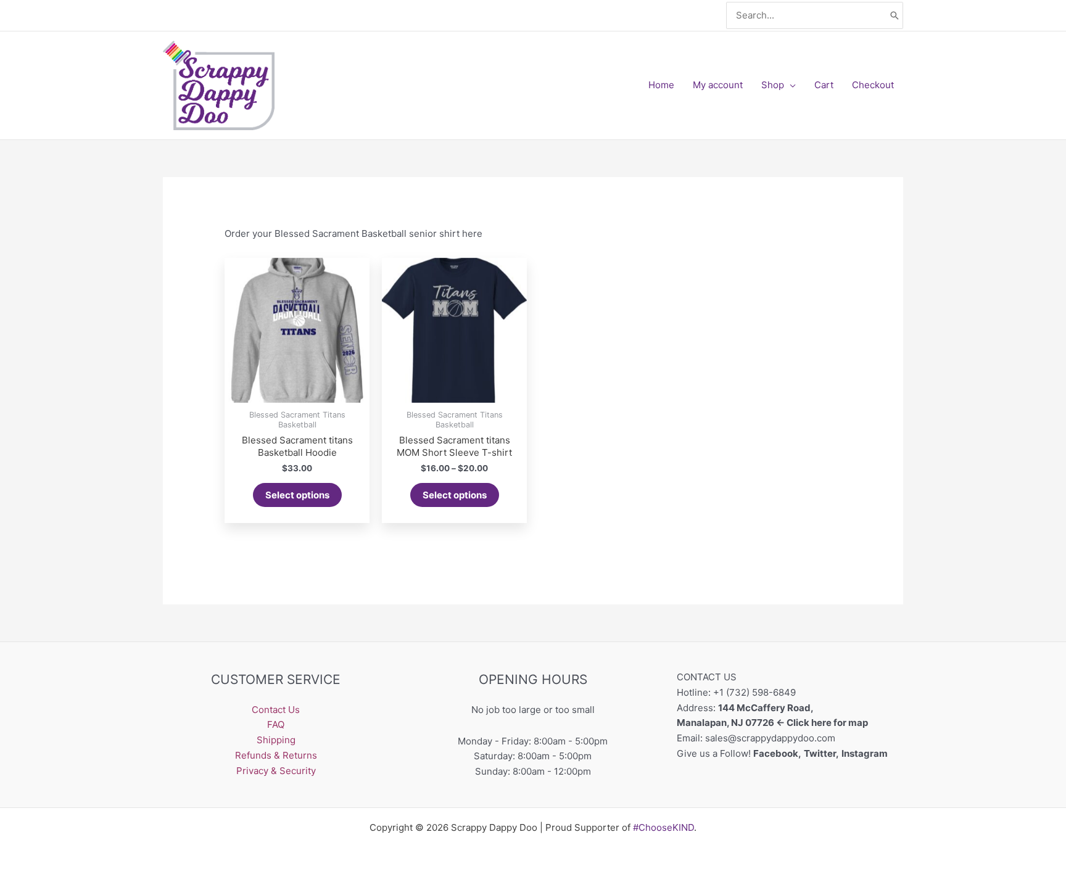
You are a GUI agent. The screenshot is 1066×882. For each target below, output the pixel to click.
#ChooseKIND (663, 827)
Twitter (820, 753)
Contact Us (276, 709)
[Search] (894, 15)
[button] (790, 85)
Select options (297, 495)
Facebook (775, 753)
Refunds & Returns (276, 755)
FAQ (275, 724)
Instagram (865, 753)
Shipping (276, 740)
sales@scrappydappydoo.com (770, 738)
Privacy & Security (276, 771)
